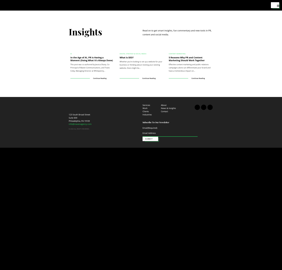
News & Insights (168, 108)
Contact (164, 111)
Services (146, 105)
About (163, 105)
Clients (146, 111)
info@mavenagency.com (80, 124)
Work (145, 108)
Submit (149, 139)
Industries (147, 114)
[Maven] (78, 106)
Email (150, 128)
